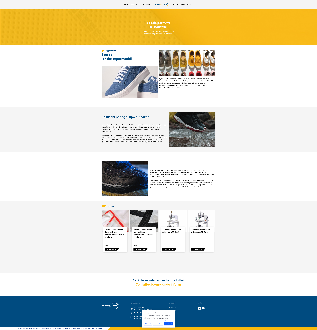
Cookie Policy (71, 328)
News (183, 4)
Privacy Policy (63, 328)
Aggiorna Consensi (80, 328)
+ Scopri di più (111, 249)
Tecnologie (146, 4)
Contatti (190, 4)
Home (126, 4)
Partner (175, 4)
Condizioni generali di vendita (94, 328)
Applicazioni (135, 4)
